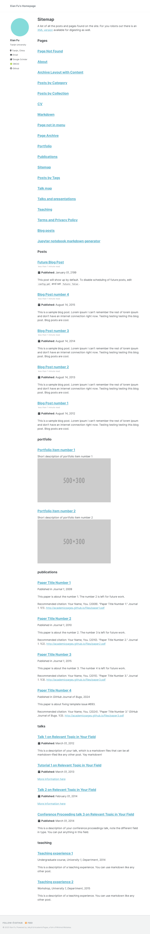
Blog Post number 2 (53, 367)
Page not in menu (51, 125)
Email (15, 55)
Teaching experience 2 (55, 882)
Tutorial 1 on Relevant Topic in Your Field (69, 765)
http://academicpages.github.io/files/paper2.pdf (76, 643)
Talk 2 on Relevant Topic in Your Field (67, 790)
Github (15, 68)
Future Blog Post (51, 262)
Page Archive (48, 135)
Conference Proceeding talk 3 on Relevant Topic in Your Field (86, 814)
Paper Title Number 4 (54, 690)
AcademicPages (41, 927)
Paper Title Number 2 (54, 618)
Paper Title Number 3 (54, 654)
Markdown (46, 114)
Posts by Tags (49, 178)
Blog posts (46, 230)
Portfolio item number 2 (57, 511)
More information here (51, 779)
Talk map (45, 188)
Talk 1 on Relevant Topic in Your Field (67, 737)
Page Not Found (50, 51)
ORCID (15, 64)
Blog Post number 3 (53, 331)
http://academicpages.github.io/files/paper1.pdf (75, 607)
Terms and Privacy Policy (58, 220)
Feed (30, 923)
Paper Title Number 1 (54, 583)
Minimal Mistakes (63, 927)
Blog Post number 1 (53, 403)
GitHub (19, 923)
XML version (45, 30)
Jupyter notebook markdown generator (69, 241)
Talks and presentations (57, 199)
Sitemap (44, 167)
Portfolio (45, 146)
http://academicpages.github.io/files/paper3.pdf (76, 679)
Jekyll (29, 927)
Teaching (45, 209)
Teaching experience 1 (55, 853)
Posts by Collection (53, 93)
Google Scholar (19, 59)
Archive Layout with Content (60, 72)
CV (40, 104)
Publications (48, 157)
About (42, 62)
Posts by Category (52, 83)
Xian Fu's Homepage (23, 5)
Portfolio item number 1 (56, 450)
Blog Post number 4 (53, 294)
